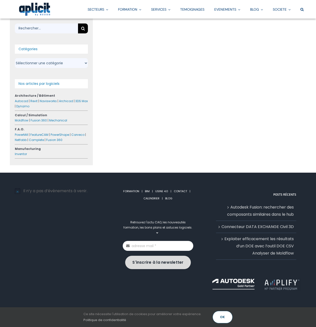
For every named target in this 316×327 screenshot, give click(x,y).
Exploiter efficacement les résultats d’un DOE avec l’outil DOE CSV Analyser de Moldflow (259, 246)
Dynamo (22, 106)
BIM (147, 191)
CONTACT (180, 191)
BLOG (168, 198)
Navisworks (48, 101)
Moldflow (21, 120)
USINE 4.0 (161, 191)
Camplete (36, 140)
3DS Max (81, 101)
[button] (302, 9)
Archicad (66, 101)
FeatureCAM (39, 135)
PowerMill (21, 135)
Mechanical (58, 120)
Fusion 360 (39, 120)
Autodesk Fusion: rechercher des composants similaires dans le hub (260, 210)
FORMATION (131, 191)
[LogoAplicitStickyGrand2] (34, 4)
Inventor (21, 154)
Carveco (77, 135)
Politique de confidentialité (104, 320)
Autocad (21, 101)
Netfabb (21, 140)
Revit (34, 101)
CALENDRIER (151, 198)
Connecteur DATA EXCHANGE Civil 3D (257, 227)
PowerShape (60, 135)
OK (222, 317)
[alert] (60, 191)
